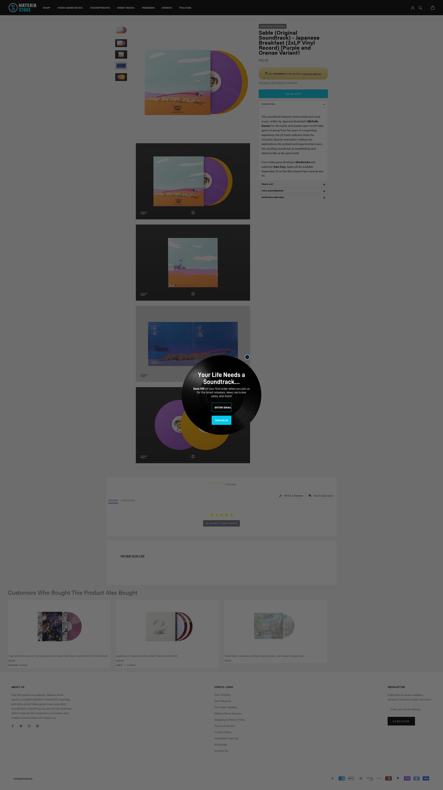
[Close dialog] (247, 357)
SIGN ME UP (221, 420)
